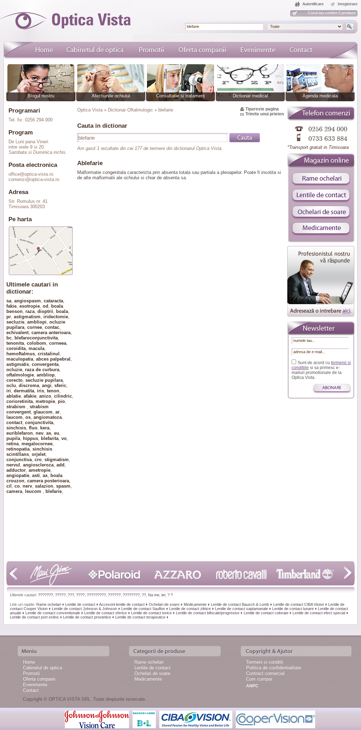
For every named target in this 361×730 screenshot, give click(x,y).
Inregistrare (347, 4)
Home (29, 662)
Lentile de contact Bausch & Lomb (240, 604)
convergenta (45, 364)
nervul (13, 464)
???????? (131, 595)
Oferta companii (39, 679)
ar (57, 412)
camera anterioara (51, 332)
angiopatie (17, 475)
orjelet (38, 454)
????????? (96, 595)
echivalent (17, 332)
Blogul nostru (40, 95)
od (45, 306)
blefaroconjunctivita (36, 337)
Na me (153, 595)
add (60, 464)
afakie (30, 396)
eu (56, 433)
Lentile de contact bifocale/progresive (207, 613)
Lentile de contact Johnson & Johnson (84, 609)
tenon (53, 390)
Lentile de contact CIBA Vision (298, 604)
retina (12, 443)
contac (52, 327)
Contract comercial (265, 673)
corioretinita (19, 401)
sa (8, 300)
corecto (14, 380)
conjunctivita (39, 422)
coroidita (16, 348)
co (17, 486)
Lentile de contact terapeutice (140, 617)
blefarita (50, 438)
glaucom (43, 412)
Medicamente (195, 604)
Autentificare (313, 4)
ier (163, 595)
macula (36, 348)
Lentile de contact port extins (34, 617)
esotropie (29, 306)
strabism (16, 406)
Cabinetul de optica (42, 667)
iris (40, 390)
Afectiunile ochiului (111, 95)
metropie (45, 401)
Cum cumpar (259, 679)
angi (46, 385)
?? (144, 595)
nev (39, 433)
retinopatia (18, 449)
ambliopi (37, 322)
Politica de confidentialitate (273, 667)
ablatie (13, 396)
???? (80, 595)
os (28, 417)
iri (8, 390)
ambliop (46, 375)
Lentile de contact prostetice (87, 617)
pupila (13, 438)
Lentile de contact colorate (266, 613)
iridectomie (55, 316)
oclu (11, 385)
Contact (31, 690)
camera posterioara (48, 480)
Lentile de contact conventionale (52, 613)
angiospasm (27, 300)
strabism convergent (27, 409)
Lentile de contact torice (151, 613)
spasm (63, 486)
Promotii (31, 673)
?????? (114, 595)
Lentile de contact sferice (105, 613)
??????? (45, 595)
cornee (34, 327)
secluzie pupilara (44, 380)
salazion (44, 486)
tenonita (15, 343)
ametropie (39, 470)
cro (38, 459)
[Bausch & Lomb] (144, 719)
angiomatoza (47, 417)
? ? (170, 595)
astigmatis (17, 364)
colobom (36, 343)
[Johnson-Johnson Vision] (97, 719)
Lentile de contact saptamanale (241, 609)
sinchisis (16, 427)
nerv (27, 486)
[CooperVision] (275, 719)
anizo (45, 396)
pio (61, 401)
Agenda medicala (320, 95)
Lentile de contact (80, 604)
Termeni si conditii (264, 662)
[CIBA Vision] (195, 719)
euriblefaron (19, 433)
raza (30, 311)
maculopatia (19, 359)
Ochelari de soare (164, 604)
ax (45, 475)
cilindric (63, 396)
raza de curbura (42, 369)
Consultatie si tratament (180, 95)
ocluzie (14, 369)
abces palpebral (53, 359)
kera (44, 427)
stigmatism (56, 459)
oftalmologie (20, 375)
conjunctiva (19, 459)
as (48, 433)
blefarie (53, 491)
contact (14, 422)
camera (14, 491)
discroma (29, 385)
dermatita (24, 390)
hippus (30, 438)
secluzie (15, 322)
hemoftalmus (20, 353)
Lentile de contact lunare (293, 609)
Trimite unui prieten (264, 113)
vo (64, 438)
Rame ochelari (48, 604)
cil (9, 486)
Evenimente (35, 684)
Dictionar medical (250, 95)
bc (9, 337)
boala (62, 311)
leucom (34, 491)
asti (36, 475)
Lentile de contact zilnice (190, 609)
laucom (14, 417)
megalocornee (37, 443)
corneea (57, 343)
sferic (60, 385)
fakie (11, 306)
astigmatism (27, 316)
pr (8, 316)
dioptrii (45, 311)
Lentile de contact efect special (319, 613)
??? (71, 595)
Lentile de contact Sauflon (143, 609)
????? (60, 595)
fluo (33, 427)
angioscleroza (38, 464)
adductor (16, 470)
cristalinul (49, 353)
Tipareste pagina (262, 109)
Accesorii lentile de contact (122, 604)
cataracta (53, 300)
